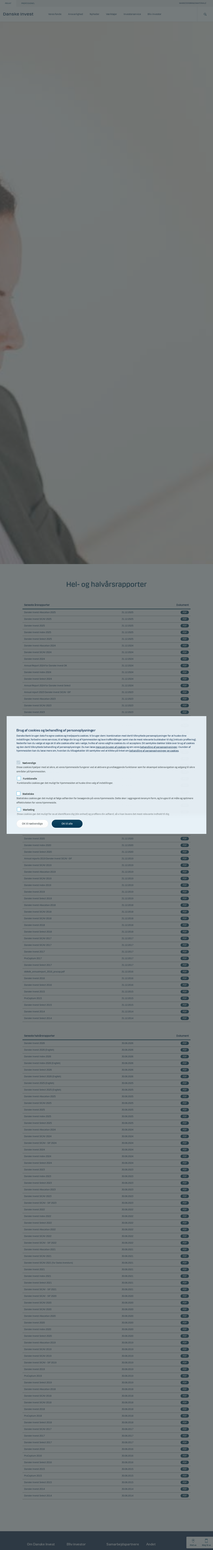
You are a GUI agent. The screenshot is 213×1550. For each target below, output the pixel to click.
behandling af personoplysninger (158, 747)
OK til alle (67, 823)
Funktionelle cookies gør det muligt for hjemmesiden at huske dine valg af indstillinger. (65, 778)
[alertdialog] (106, 775)
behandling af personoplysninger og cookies (154, 750)
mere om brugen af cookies (111, 747)
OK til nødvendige (32, 823)
